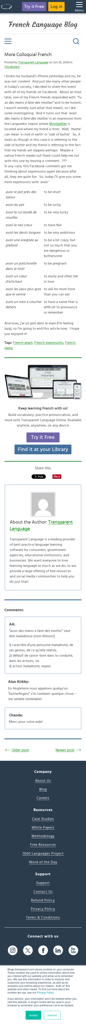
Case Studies (43, 819)
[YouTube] (73, 950)
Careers (43, 798)
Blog (43, 789)
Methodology (43, 836)
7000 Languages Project (43, 853)
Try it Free (34, 6)
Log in (56, 6)
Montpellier (58, 124)
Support (43, 883)
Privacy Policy (45, 992)
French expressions (49, 342)
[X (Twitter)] (28, 950)
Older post (20, 750)
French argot (23, 342)
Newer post (65, 750)
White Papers (43, 827)
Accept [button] (33, 1015)
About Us (43, 780)
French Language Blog (43, 24)
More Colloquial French (28, 54)
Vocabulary (12, 66)
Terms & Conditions (43, 917)
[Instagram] (13, 950)
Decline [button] (52, 1015)
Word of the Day (43, 862)
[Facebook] (43, 950)
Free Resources (43, 844)
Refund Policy (43, 900)
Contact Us (43, 891)
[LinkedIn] (58, 950)
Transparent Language (33, 62)
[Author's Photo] (43, 504)
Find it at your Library (43, 449)
